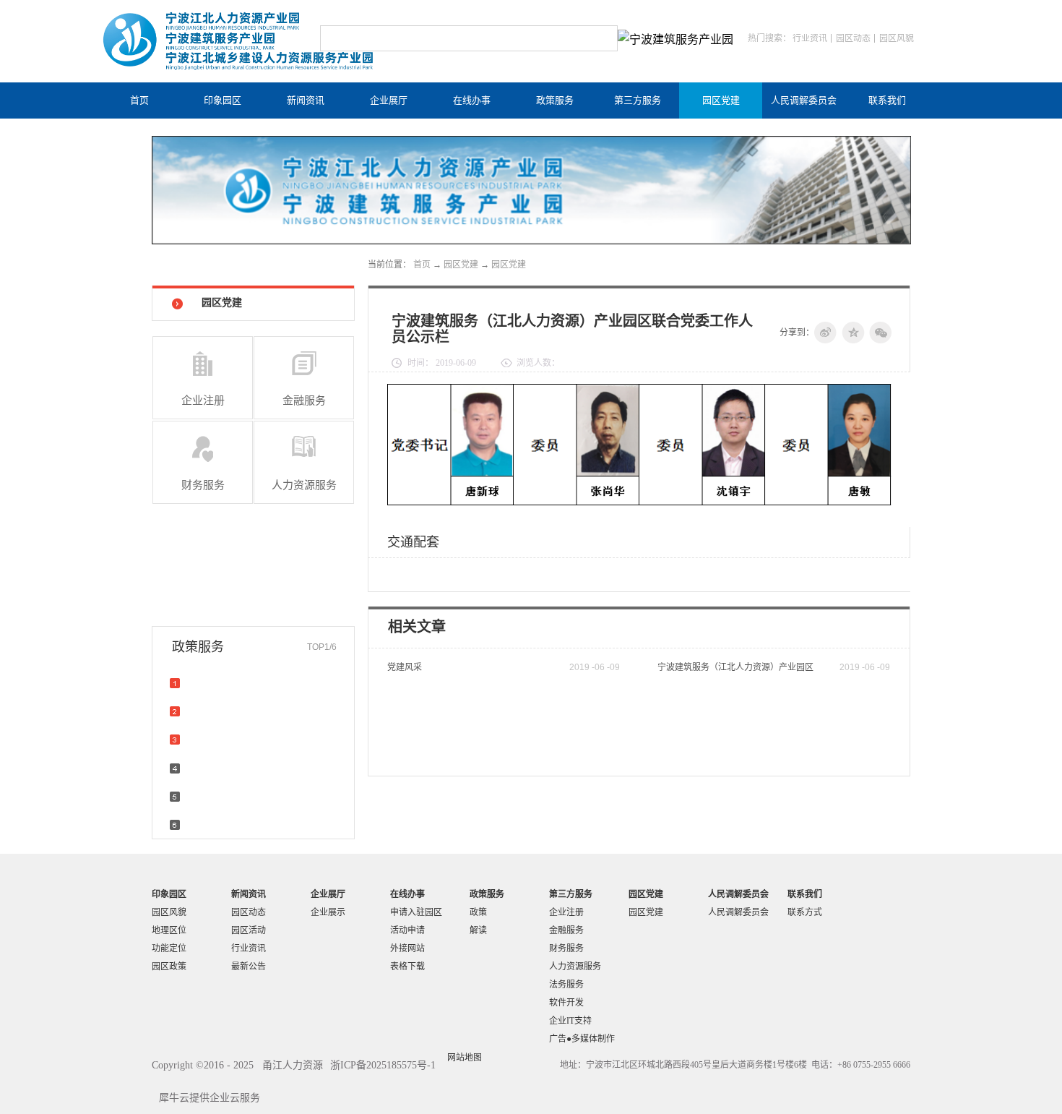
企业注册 (203, 400)
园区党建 (461, 265)
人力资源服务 (304, 485)
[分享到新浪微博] (825, 332)
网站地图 (462, 1058)
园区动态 (853, 38)
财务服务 (203, 485)
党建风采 (404, 667)
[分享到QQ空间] (853, 332)
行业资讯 (810, 38)
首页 (139, 100)
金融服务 (304, 400)
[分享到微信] (880, 332)
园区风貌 (896, 38)
